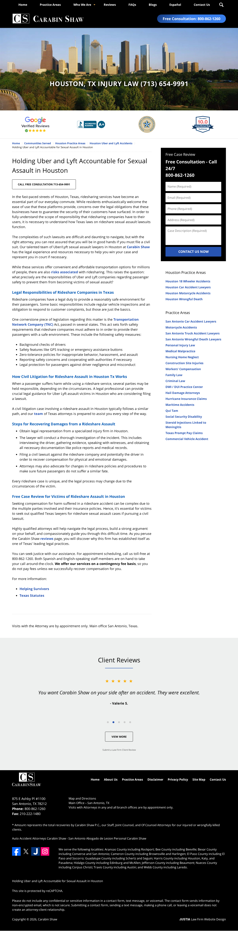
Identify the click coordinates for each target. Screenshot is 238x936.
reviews (46, 538)
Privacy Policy (178, 779)
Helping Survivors (34, 589)
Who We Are (82, 5)
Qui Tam (171, 411)
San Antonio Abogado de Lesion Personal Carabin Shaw (107, 838)
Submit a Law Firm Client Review (119, 749)
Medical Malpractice (180, 351)
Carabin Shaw (138, 247)
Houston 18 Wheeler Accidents (187, 281)
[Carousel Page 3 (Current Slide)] (119, 722)
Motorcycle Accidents (181, 327)
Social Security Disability (183, 417)
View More (119, 736)
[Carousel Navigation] (119, 722)
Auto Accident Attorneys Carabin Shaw (39, 838)
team (38, 413)
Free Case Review (180, 154)
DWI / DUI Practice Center (184, 387)
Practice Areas (50, 5)
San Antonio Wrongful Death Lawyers (193, 339)
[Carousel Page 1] (108, 722)
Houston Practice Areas (185, 272)
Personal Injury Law (180, 345)
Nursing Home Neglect (182, 357)
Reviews (110, 5)
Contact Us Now (193, 251)
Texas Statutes (32, 595)
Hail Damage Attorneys (182, 393)
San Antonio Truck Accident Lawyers (192, 333)
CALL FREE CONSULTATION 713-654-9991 (44, 184)
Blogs (153, 5)
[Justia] (35, 851)
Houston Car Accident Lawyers (188, 287)
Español (175, 5)
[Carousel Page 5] (130, 722)
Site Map (198, 779)
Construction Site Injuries (184, 363)
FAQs (132, 5)
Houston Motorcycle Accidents (187, 293)
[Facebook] (16, 851)
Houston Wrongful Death (184, 299)
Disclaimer (155, 779)
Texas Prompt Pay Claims (184, 433)
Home (22, 5)
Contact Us (202, 5)
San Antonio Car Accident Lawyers (190, 321)
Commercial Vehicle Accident (186, 439)
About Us (111, 779)
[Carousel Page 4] (124, 722)
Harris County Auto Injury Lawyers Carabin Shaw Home (48, 18)
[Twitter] (26, 851)
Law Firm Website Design (202, 919)
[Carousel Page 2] (113, 722)
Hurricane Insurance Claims (186, 399)
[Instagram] (45, 851)
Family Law (173, 375)
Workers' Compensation (183, 369)
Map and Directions (82, 798)
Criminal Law (175, 381)
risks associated (64, 272)
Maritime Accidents (179, 405)
